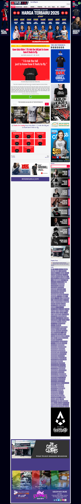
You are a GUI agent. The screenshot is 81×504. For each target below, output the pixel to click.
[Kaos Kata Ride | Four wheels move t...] (17, 135)
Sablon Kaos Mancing (61, 366)
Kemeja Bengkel (53, 321)
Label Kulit (53, 328)
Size (57, 397)
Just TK (52, 314)
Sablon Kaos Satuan (61, 381)
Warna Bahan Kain (66, 404)
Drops (67, 296)
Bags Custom (57, 272)
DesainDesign (61, 292)
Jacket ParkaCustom (62, 305)
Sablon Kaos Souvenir (65, 382)
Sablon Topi (61, 393)
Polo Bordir (53, 336)
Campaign (59, 280)
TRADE (53, 7)
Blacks (65, 276)
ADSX (60, 271)
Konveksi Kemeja (58, 325)
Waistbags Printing (59, 404)
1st (45, 7)
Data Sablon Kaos (59, 289)
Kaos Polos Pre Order (59, 318)
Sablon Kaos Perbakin (62, 373)
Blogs (68, 276)
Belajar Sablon (65, 274)
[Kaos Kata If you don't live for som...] (28, 142)
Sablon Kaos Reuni (54, 381)
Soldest (60, 397)
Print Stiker (63, 336)
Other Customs (64, 330)
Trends (52, 402)
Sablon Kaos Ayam (54, 346)
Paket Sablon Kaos (54, 334)
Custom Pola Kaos (54, 287)
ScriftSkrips (53, 397)
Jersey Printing (61, 309)
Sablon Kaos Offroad (54, 370)
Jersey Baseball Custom (60, 307)
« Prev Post (13, 157)
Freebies (52, 298)
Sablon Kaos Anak (54, 345)
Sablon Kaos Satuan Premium (56, 382)
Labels (61, 328)
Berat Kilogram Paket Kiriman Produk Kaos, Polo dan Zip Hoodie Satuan (59, 264)
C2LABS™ (63, 7)
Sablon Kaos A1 (58, 343)
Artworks (52, 272)
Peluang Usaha (60, 334)
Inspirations (58, 303)
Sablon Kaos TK (53, 384)
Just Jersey (53, 312)
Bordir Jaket (56, 278)
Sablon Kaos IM (60, 361)
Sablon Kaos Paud (61, 372)
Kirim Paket (53, 325)
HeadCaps (52, 301)
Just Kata (57, 312)
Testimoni (57, 399)
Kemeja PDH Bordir (54, 323)
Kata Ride (19, 46)
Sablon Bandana (65, 337)
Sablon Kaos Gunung (63, 359)
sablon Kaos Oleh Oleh (62, 370)
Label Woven (57, 328)
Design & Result (59, 294)
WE (58, 7)
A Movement (65, 269)
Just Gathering (62, 310)
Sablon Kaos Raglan (54, 379)
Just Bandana (67, 309)
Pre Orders (58, 336)
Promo (52, 337)
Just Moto (61, 312)
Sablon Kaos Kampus (54, 363)
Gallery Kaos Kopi (66, 298)
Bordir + (33, 7)
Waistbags (53, 404)
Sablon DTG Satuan (59, 339)
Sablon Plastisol (54, 390)
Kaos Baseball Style (57, 314)
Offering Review (58, 330)
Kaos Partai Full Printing (62, 316)
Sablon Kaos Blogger (54, 348)
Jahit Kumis (53, 307)
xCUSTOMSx (67, 406)
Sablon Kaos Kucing (54, 366)
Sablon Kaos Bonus (54, 350)
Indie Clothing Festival (59, 301)
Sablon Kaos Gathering (55, 359)
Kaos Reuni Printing (54, 319)
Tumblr (55, 402)
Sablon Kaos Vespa (61, 386)
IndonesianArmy (66, 301)
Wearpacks (56, 406)
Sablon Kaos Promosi (61, 377)
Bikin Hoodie (58, 276)
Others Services (57, 332)
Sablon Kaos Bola (62, 348)
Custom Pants (61, 285)
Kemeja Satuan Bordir (61, 323)
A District (61, 269)
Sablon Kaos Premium (63, 375)
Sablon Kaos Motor (62, 368)
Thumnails (62, 399)
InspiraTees (53, 303)
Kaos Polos (53, 318)
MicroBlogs (53, 330)
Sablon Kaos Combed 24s (55, 352)
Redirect (55, 337)
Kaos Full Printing (54, 316)
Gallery (61, 298)
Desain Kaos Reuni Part (55, 292)
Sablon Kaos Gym (54, 361)
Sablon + (25, 7)
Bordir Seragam (62, 278)
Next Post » (47, 157)
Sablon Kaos (19, 7)
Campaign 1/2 (63, 280)
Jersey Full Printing (54, 309)
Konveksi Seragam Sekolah (55, 327)
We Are (52, 406)
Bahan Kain (62, 272)
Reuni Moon (60, 337)
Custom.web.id (53, 289)
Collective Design (54, 283)
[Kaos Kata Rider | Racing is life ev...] (28, 149)
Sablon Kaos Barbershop (62, 346)
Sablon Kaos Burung (61, 350)
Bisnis (62, 276)
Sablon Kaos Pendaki (54, 373)
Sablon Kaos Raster (62, 379)
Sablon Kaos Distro (63, 354)
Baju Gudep (53, 274)
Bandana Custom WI (59, 274)
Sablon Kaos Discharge (55, 354)
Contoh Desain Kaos (61, 283)
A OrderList (53, 271)
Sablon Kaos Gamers (62, 357)
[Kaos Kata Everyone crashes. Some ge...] (40, 142)
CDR (67, 280)
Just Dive (57, 310)
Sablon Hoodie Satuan (63, 341)
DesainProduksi (53, 294)
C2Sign (55, 280)
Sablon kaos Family (61, 355)
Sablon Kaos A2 (64, 343)
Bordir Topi (67, 278)
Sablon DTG (53, 339)
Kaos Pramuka (66, 318)
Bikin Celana (53, 276)
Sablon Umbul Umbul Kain (55, 395)
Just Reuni (65, 312)
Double (63, 296)
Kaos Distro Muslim (65, 314)
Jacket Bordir (63, 303)
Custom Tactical (61, 287)
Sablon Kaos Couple (63, 352)
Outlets (62, 332)
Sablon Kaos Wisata (54, 388)
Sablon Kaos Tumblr (60, 384)
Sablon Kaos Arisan (61, 345)
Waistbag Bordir (66, 402)
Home (13, 7)
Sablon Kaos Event (54, 355)
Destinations (59, 296)
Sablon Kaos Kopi (62, 364)
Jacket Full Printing (54, 305)
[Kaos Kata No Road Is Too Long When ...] (17, 149)
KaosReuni (63, 319)
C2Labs (52, 280)
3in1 (53, 269)
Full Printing (57, 298)
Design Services (53, 296)
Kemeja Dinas (59, 321)
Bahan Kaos (67, 272)
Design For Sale (65, 294)
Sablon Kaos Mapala (54, 368)
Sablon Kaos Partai (54, 372)
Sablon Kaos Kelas (62, 363)
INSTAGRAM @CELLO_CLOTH (30, 179)
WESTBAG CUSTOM (61, 406)
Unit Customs (60, 402)
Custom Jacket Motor (54, 285)
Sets (49, 7)
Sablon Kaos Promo (54, 377)
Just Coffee (53, 310)
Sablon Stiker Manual (54, 393)
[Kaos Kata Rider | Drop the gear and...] (17, 142)
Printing (40, 7)
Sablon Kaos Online (60, 491)
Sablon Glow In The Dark (55, 341)
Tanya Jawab (53, 399)
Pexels (65, 334)
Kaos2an (60, 319)
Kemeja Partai (64, 321)
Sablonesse (62, 395)
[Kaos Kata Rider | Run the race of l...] (28, 135)
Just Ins (66, 310)
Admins (57, 271)
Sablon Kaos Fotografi (55, 357)
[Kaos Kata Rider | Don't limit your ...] (40, 135)
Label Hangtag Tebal (64, 327)
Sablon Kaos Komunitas (55, 364)
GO (68, 166)
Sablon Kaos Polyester (55, 375)
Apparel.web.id (63, 271)
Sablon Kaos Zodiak (61, 388)
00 (51, 269)
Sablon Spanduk (60, 390)
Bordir (52, 278)
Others (52, 332)
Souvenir (63, 397)
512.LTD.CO (56, 269)
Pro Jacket (67, 336)
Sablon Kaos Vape (54, 386)
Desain (64, 289)
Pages (65, 332)
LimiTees (64, 328)
